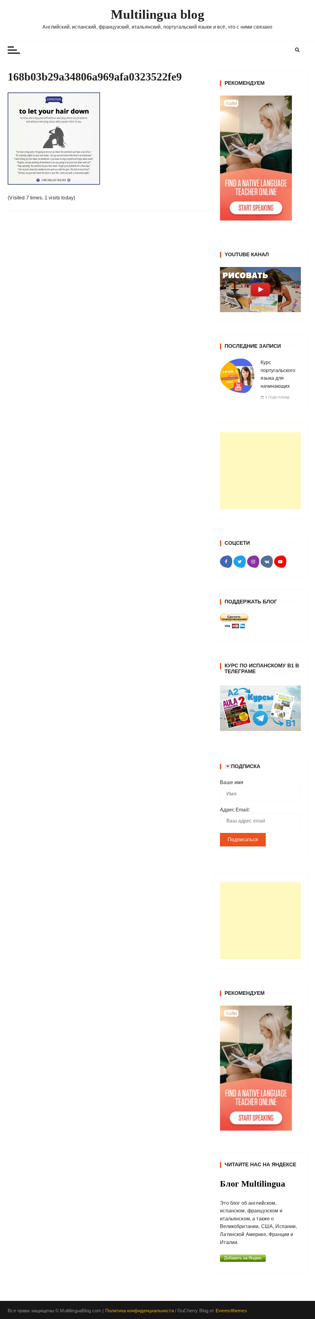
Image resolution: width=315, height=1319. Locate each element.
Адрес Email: (235, 809)
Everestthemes (231, 1310)
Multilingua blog (157, 14)
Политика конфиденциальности (139, 1310)
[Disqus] (106, 300)
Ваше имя (231, 782)
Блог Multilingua (252, 1183)
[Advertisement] (260, 470)
